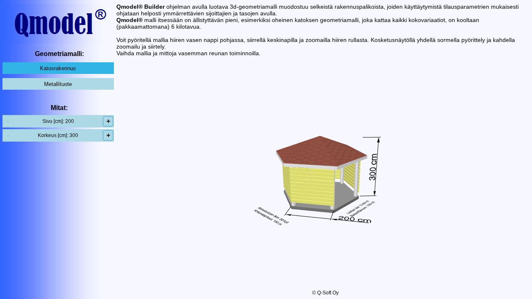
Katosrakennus (58, 68)
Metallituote (58, 84)
